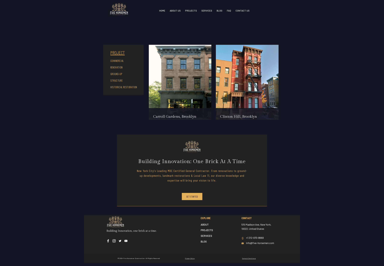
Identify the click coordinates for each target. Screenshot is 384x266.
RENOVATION (116, 67)
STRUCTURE (116, 80)
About (205, 224)
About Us (175, 10)
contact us (243, 10)
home (162, 10)
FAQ (229, 10)
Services (206, 235)
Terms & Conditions (249, 258)
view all (268, 34)
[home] (119, 10)
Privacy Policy (190, 258)
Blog (219, 10)
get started (192, 196)
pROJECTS (191, 10)
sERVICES (206, 10)
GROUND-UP (116, 74)
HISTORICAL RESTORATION (123, 87)
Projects (207, 230)
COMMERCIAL (117, 61)
